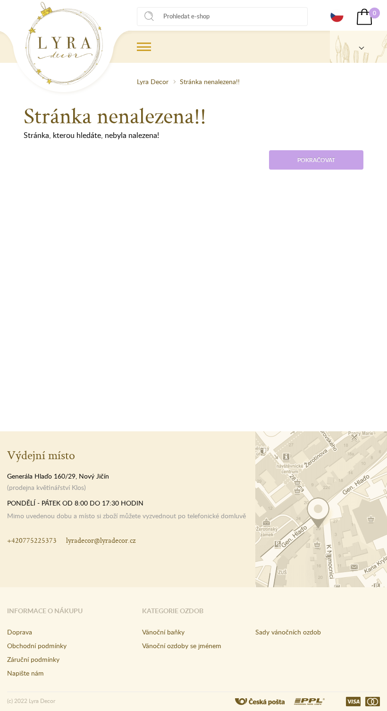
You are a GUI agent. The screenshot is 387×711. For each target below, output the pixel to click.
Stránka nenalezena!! (210, 81)
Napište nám (25, 672)
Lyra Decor (152, 81)
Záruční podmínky (33, 659)
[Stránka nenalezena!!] (64, 43)
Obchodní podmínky (37, 645)
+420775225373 (32, 540)
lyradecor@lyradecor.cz (100, 540)
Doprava (19, 631)
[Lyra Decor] (358, 47)
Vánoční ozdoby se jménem (181, 645)
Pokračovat (316, 160)
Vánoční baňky (163, 631)
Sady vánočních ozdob (288, 631)
